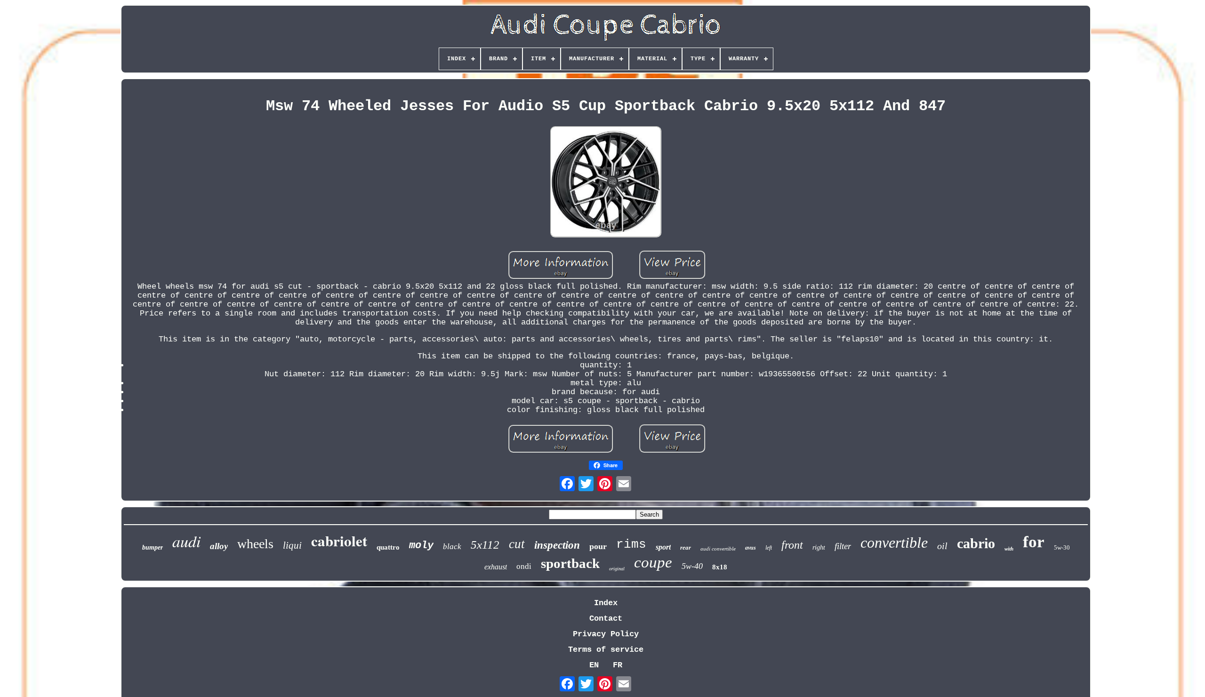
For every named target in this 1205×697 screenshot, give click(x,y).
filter (843, 546)
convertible (894, 542)
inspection (557, 545)
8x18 (719, 567)
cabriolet (339, 540)
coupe (653, 562)
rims (631, 544)
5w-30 (1062, 547)
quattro (388, 547)
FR (617, 665)
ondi (523, 566)
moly (421, 545)
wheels (255, 543)
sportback (570, 563)
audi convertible (718, 548)
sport (663, 547)
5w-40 (692, 566)
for (1033, 542)
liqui (292, 545)
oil (942, 546)
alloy (219, 546)
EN (594, 665)
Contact (605, 618)
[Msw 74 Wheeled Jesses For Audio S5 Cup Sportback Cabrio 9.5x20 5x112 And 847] (606, 183)
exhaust (495, 567)
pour (598, 546)
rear (685, 547)
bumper (152, 547)
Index (606, 603)
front (792, 545)
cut (517, 544)
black (452, 546)
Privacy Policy (606, 634)
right (818, 547)
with (1008, 548)
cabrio (976, 543)
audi (186, 540)
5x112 (485, 544)
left (768, 547)
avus (750, 547)
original (617, 568)
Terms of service (605, 649)
